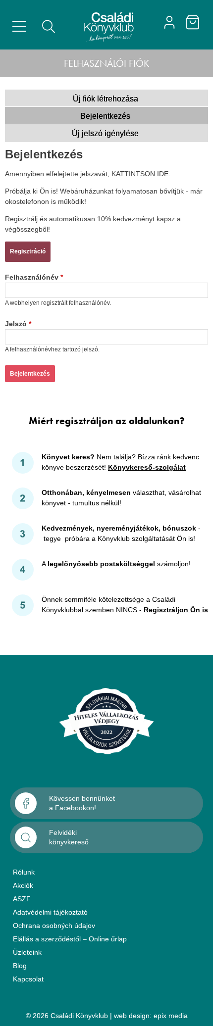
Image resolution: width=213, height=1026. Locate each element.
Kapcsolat (28, 979)
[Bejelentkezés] (169, 22)
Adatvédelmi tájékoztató (50, 912)
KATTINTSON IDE (139, 174)
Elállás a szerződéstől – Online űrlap (70, 939)
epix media (171, 1016)
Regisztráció (28, 251)
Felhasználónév (34, 277)
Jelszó (18, 324)
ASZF (22, 899)
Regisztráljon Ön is (176, 610)
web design (132, 1016)
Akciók (23, 885)
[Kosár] (193, 22)
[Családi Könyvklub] (109, 27)
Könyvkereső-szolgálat (147, 467)
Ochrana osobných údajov (54, 925)
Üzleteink (27, 952)
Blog (20, 966)
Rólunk (24, 872)
